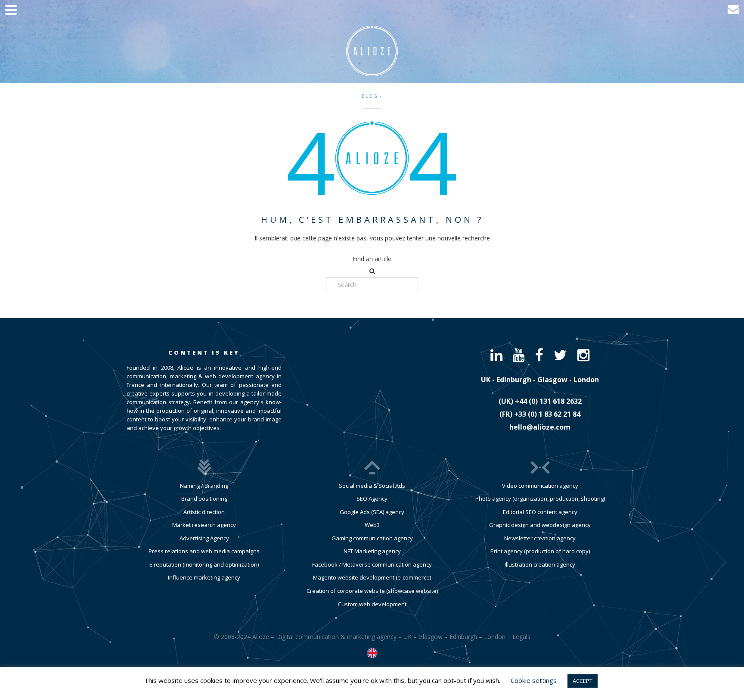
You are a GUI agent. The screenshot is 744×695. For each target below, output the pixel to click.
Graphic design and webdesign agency (540, 525)
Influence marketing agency (204, 577)
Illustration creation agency (540, 564)
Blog (370, 96)
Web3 (372, 525)
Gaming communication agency (372, 538)
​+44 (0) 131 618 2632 (548, 401)
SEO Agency (372, 498)
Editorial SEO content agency (540, 512)
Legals (521, 637)
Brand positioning (204, 498)
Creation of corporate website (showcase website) (372, 591)
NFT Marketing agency (372, 551)
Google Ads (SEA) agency (372, 512)
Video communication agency (540, 485)
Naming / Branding (204, 485)
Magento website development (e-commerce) (372, 577)
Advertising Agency (204, 538)
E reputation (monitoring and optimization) (204, 564)
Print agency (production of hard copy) (540, 551)
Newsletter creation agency (540, 538)
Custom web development (372, 604)
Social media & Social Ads (372, 485)
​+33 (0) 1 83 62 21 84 (547, 414)
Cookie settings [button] (534, 680)
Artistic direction (204, 512)
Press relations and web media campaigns (204, 551)
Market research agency (204, 525)
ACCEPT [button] (582, 681)
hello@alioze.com (539, 427)
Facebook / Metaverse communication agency (372, 564)
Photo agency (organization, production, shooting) (540, 498)
